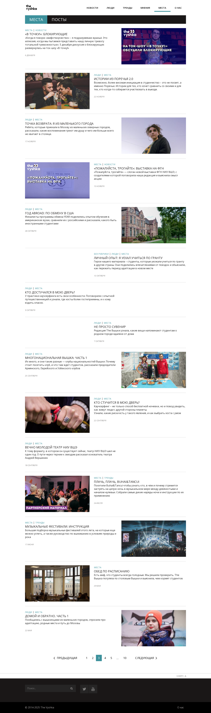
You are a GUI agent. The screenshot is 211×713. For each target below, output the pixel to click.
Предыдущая (67, 658)
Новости (92, 7)
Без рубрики (101, 253)
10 (124, 658)
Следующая (144, 658)
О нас (178, 7)
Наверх (180, 676)
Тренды (127, 7)
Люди (110, 7)
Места (162, 7)
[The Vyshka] (31, 7)
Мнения (145, 7)
